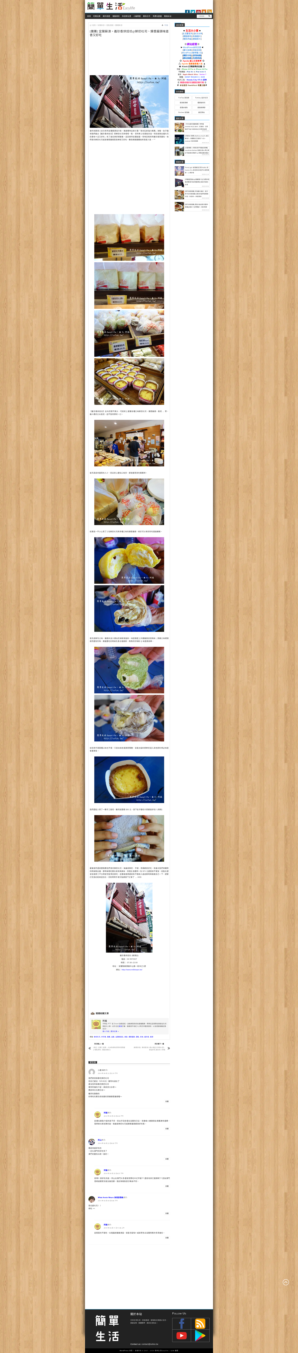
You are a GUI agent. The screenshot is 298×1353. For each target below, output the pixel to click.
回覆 (167, 1101)
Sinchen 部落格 (183, 112)
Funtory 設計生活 (201, 98)
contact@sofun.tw (150, 1344)
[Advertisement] (129, 55)
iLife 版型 (174, 1350)
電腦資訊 (116, 16)
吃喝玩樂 (96, 16)
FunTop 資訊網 (183, 98)
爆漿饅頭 (132, 1037)
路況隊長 (201, 112)
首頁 (89, 16)
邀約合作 (146, 16)
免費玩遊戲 (157, 16)
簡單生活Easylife (111, 6)
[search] (209, 16)
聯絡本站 (167, 16)
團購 (108, 1037)
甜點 (137, 1037)
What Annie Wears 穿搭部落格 (110, 1197)
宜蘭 (112, 1037)
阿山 (100, 1140)
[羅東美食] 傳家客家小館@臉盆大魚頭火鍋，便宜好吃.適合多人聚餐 (149, 1048)
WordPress (124, 1350)
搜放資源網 (184, 102)
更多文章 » (115, 1031)
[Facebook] (187, 12)
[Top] (286, 1282)
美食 (141, 1037)
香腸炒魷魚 (184, 107)
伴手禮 (103, 1037)
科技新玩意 (126, 16)
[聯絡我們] (204, 12)
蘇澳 (151, 1037)
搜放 (120, 1026)
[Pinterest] (198, 12)
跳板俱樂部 (201, 107)
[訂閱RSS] (209, 12)
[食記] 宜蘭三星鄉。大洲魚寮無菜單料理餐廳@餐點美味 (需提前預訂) (109, 1048)
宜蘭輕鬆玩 (119, 1037)
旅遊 (126, 1037)
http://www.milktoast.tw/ (132, 970)
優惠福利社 (201, 102)
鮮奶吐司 (97, 1037)
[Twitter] (193, 12)
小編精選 (137, 16)
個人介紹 (106, 1031)
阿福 (166, 25)
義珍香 (146, 1037)
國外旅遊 (106, 16)
